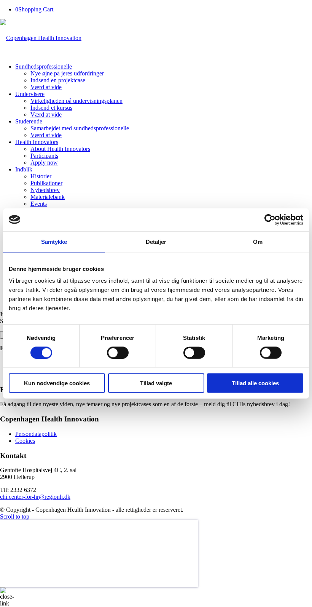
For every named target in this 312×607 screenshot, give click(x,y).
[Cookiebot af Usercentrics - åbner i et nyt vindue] (270, 219)
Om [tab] (258, 241)
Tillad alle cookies (255, 383)
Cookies (25, 440)
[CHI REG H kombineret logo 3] (40, 38)
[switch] (118, 352)
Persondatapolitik (36, 434)
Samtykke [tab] (54, 241)
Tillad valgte (156, 383)
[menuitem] (163, 77)
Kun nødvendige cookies (57, 383)
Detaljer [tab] (156, 241)
